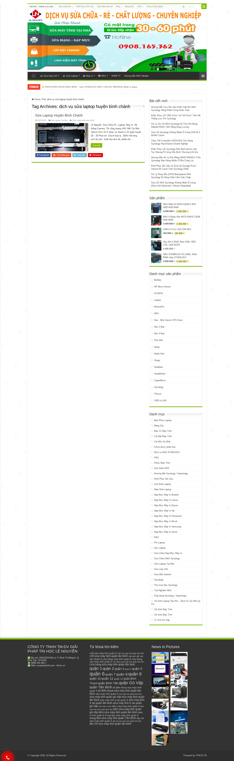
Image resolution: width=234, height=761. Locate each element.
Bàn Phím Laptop (162, 420)
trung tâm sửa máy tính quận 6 (122, 715)
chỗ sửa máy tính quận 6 (103, 653)
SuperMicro (159, 380)
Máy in (89, 76)
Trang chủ (33, 75)
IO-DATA (158, 293)
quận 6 (97, 674)
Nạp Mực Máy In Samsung (167, 526)
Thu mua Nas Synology (165, 585)
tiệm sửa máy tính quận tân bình (117, 712)
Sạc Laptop (159, 548)
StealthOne (159, 373)
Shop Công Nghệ (155, 6)
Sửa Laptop (72, 76)
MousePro (159, 306)
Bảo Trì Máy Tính (163, 431)
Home (37, 99)
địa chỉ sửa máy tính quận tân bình (110, 723)
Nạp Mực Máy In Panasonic (168, 516)
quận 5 (137, 669)
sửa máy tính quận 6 (107, 693)
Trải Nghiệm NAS (162, 590)
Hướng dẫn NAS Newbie (136, 76)
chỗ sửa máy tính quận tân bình (109, 656)
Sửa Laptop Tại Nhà (59, 120)
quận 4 (128, 669)
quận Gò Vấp (131, 682)
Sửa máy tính (65, 6)
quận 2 (108, 668)
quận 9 (134, 674)
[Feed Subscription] (144, 106)
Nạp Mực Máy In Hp (164, 510)
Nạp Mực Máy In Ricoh (165, 521)
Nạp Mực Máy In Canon (166, 500)
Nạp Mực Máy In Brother (166, 494)
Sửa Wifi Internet (105, 6)
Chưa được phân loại (164, 447)
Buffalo (157, 280)
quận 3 (119, 669)
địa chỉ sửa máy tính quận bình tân (127, 721)
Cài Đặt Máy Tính (163, 436)
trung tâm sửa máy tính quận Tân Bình (113, 718)
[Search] (204, 6)
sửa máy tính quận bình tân (130, 694)
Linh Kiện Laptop (162, 484)
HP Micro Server (162, 286)
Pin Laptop (159, 542)
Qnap (156, 347)
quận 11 (107, 678)
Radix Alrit (159, 353)
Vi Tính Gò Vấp (162, 620)
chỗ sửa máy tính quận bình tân (130, 653)
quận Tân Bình (101, 687)
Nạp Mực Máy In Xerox (165, 532)
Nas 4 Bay (159, 333)
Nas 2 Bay (159, 326)
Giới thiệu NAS (161, 468)
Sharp (157, 360)
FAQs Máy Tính (162, 463)
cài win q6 (133, 656)
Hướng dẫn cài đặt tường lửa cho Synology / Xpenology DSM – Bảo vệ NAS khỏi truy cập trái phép (88, 87)
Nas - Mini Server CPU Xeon (168, 320)
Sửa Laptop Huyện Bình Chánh (59, 115)
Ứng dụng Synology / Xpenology (170, 595)
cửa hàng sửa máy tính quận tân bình (112, 664)
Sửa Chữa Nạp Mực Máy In (168, 553)
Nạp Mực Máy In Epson (166, 505)
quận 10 (95, 678)
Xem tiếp (96, 145)
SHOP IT (115, 76)
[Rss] (183, 7)
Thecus (158, 393)
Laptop (157, 300)
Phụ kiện (158, 340)
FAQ (118, 6)
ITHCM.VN (201, 755)
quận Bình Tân (108, 683)
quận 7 (110, 674)
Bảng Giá (129, 6)
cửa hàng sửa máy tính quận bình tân (128, 662)
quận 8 (122, 674)
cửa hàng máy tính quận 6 (117, 659)
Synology (158, 387)
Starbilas (158, 367)
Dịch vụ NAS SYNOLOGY (167, 452)
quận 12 (118, 678)
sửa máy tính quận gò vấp (105, 696)
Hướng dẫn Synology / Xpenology (171, 473)
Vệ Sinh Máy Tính (163, 609)
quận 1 (96, 668)
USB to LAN (160, 400)
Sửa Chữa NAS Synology (167, 558)
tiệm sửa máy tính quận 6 (126, 706)
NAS (139, 6)
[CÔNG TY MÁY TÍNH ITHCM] (117, 40)
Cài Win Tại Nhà (162, 441)
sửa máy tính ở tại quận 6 (114, 700)
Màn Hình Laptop (162, 489)
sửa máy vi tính (104, 706)
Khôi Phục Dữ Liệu (85, 6)
